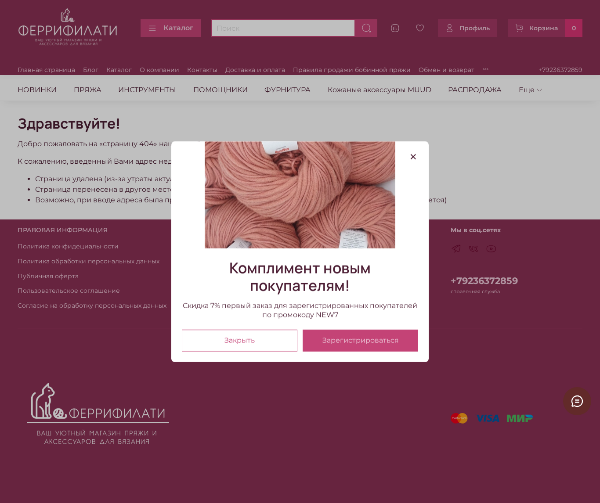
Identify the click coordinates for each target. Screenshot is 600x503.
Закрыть (239, 340)
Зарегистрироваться (360, 340)
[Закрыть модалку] (413, 157)
